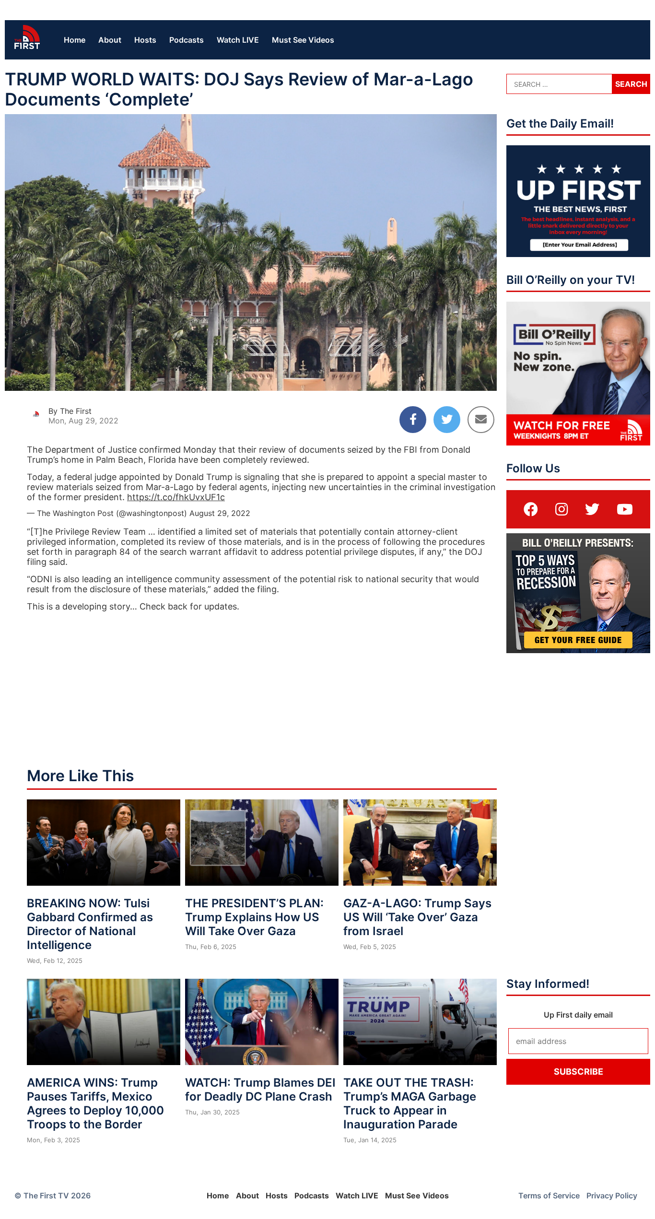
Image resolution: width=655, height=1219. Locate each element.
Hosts (145, 40)
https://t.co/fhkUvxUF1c (176, 497)
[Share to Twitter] (446, 419)
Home (74, 40)
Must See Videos (303, 40)
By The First (70, 411)
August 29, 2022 (219, 513)
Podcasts (186, 40)
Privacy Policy (611, 1195)
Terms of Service (549, 1195)
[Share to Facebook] (412, 419)
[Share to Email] (481, 419)
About (109, 40)
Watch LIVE (238, 40)
